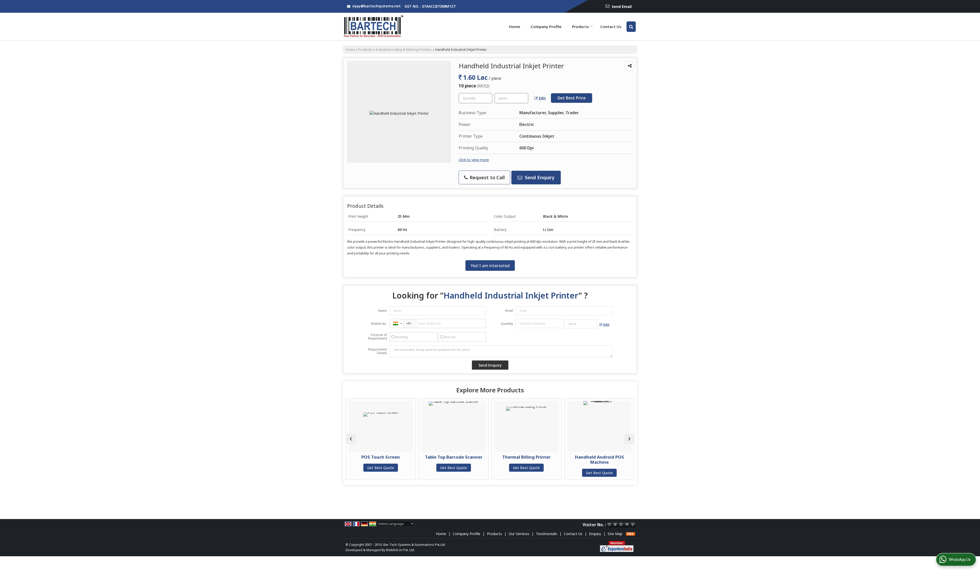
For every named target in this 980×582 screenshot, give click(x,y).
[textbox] (511, 98)
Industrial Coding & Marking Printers (404, 49)
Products (580, 26)
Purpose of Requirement (377, 336)
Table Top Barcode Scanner (394, 457)
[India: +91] (396, 323)
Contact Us (610, 26)
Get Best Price (571, 98)
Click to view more (474, 159)
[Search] (631, 26)
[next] (629, 439)
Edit (542, 98)
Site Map (615, 533)
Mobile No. (379, 323)
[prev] (351, 439)
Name (382, 310)
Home (514, 26)
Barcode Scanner (613, 457)
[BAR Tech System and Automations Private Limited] (373, 26)
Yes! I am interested (490, 265)
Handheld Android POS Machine (539, 459)
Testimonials (546, 533)
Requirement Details (377, 351)
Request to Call (486, 177)
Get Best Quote (394, 467)
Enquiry (595, 533)
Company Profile (546, 26)
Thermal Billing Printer (467, 457)
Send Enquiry (539, 177)
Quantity (507, 323)
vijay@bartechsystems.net (376, 6)
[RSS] (630, 533)
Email (509, 310)
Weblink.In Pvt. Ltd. (400, 550)
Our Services (519, 533)
